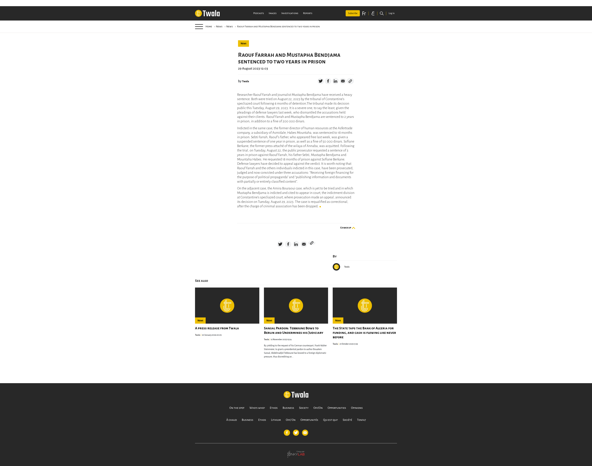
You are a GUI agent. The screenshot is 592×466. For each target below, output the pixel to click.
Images (272, 13)
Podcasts (258, 13)
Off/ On (291, 419)
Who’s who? (257, 407)
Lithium (276, 419)
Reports (307, 13)
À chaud (231, 419)
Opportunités (309, 419)
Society (303, 407)
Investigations (289, 13)
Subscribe (352, 13)
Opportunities (337, 407)
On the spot (237, 407)
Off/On (318, 407)
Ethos (274, 407)
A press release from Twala (217, 328)
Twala (245, 81)
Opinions (357, 407)
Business (288, 407)
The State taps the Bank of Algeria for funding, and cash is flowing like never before (364, 332)
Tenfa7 (361, 419)
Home (209, 26)
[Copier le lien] (350, 81)
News (219, 26)
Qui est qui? (330, 419)
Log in (392, 13)
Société (347, 419)
